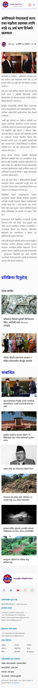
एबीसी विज (17, 648)
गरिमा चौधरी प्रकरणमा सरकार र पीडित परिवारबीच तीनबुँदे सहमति (17, 359)
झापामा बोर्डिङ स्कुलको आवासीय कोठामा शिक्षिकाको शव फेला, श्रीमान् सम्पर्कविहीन (18, 530)
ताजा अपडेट (7, 291)
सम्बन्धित (8, 373)
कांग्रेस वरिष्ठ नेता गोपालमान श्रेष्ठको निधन (18, 469)
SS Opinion (30, 651)
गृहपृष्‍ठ (3, 645)
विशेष (3, 651)
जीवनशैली (17, 651)
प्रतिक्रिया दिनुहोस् (14, 278)
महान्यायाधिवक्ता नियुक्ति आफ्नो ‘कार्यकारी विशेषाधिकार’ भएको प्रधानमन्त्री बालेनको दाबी (18, 403)
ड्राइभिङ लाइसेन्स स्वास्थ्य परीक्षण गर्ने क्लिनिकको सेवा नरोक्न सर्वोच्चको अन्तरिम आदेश (18, 437)
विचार (28, 648)
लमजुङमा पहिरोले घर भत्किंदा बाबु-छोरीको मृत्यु (16, 561)
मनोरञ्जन (29, 645)
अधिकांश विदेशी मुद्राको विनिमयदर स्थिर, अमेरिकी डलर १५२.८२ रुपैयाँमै (18, 322)
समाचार (3, 648)
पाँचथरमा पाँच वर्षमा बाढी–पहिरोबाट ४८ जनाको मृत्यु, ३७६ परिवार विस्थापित (17, 499)
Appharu (16, 683)
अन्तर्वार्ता (16, 645)
